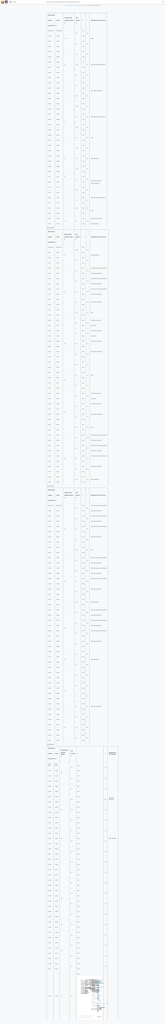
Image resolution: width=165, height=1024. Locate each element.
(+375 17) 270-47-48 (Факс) (96, 991)
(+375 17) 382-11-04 (96, 986)
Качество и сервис (99, 1000)
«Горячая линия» (99, 991)
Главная (66, 5)
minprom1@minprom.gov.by (103, 1003)
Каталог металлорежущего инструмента (77, 5)
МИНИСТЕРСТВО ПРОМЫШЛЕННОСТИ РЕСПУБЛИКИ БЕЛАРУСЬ (63, 2)
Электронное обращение (100, 987)
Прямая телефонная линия (99, 995)
